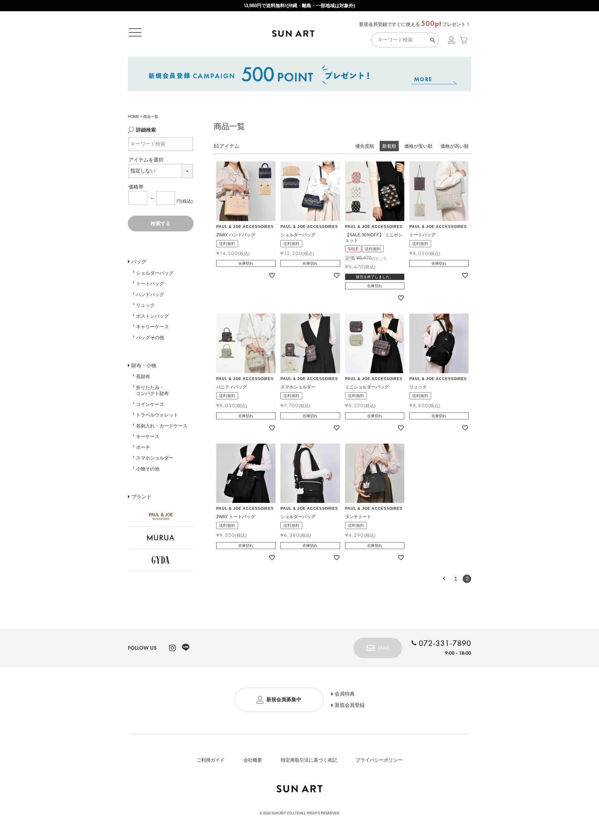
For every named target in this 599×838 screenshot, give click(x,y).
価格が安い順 (418, 146)
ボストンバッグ (152, 316)
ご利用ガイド (211, 760)
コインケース (150, 404)
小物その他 (147, 468)
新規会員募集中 (283, 699)
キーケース (147, 436)
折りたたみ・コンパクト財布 (152, 390)
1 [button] (455, 579)
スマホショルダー (154, 457)
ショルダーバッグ (154, 273)
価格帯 (136, 187)
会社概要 (252, 760)
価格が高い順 (455, 146)
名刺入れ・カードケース (161, 425)
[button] (444, 579)
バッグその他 (150, 337)
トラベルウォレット (157, 414)
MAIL (383, 647)
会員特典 (345, 693)
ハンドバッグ (150, 294)
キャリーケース (152, 326)
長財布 (143, 376)
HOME (133, 116)
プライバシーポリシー (379, 760)
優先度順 (364, 146)
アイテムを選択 (146, 159)
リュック (145, 305)
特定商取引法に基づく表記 (309, 760)
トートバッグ (150, 283)
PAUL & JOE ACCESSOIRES (245, 226)
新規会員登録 (350, 705)
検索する (161, 223)
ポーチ (143, 447)
